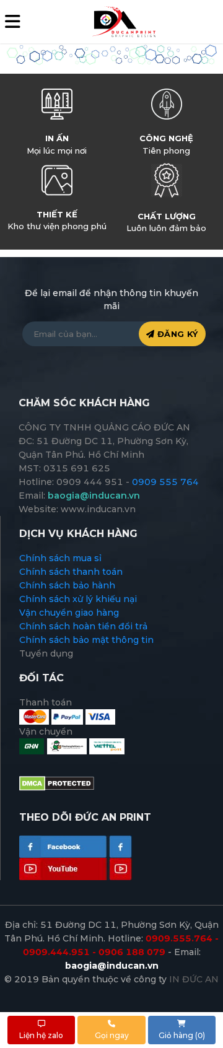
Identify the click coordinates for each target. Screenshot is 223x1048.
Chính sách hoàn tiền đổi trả (83, 626)
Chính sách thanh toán (71, 571)
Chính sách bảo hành (67, 585)
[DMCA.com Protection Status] (56, 782)
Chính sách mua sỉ (60, 558)
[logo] (123, 21)
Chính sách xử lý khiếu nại (78, 599)
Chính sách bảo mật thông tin (86, 639)
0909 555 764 (165, 481)
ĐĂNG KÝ (176, 334)
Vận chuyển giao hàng (69, 612)
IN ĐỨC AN (194, 979)
